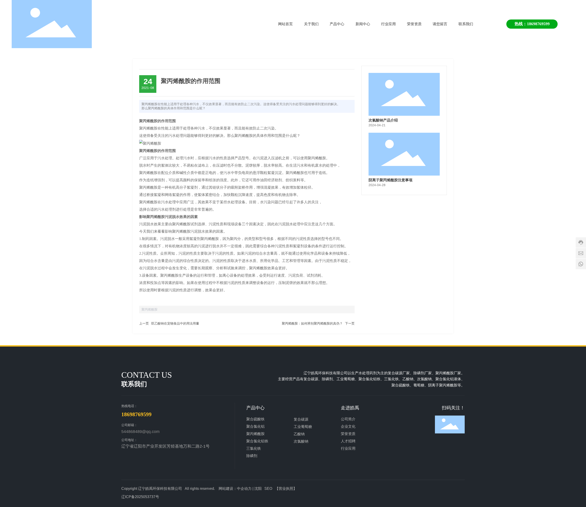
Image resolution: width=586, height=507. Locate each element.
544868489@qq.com (140, 431)
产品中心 (255, 407)
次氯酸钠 (301, 441)
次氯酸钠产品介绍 (383, 120)
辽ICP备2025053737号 (140, 497)
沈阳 (258, 488)
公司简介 (348, 419)
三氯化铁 (253, 448)
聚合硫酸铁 (255, 419)
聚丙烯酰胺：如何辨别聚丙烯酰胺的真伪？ (312, 323)
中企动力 (244, 488)
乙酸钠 (299, 434)
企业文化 (348, 426)
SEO (268, 488)
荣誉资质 (348, 434)
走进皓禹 (350, 407)
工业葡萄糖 (303, 427)
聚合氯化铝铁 (257, 441)
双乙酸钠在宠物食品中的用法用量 (175, 323)
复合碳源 (301, 419)
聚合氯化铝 (255, 426)
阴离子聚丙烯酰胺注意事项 (390, 180)
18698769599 (136, 414)
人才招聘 (348, 441)
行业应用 (348, 448)
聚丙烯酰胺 (255, 434)
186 (530, 24)
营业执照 (286, 488)
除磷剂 (251, 456)
